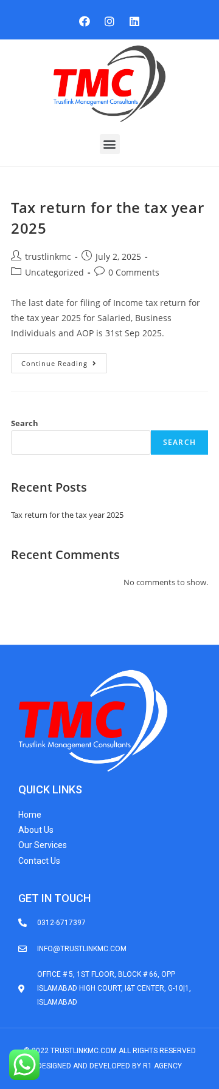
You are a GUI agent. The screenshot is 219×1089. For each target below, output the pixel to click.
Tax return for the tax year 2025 (67, 514)
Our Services (42, 845)
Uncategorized (54, 272)
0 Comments (133, 272)
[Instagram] (109, 21)
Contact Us (39, 861)
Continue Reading (64, 360)
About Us (36, 830)
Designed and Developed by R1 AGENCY (109, 1066)
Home (29, 814)
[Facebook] (85, 21)
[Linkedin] (134, 21)
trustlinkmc (48, 256)
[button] (110, 144)
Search (24, 423)
